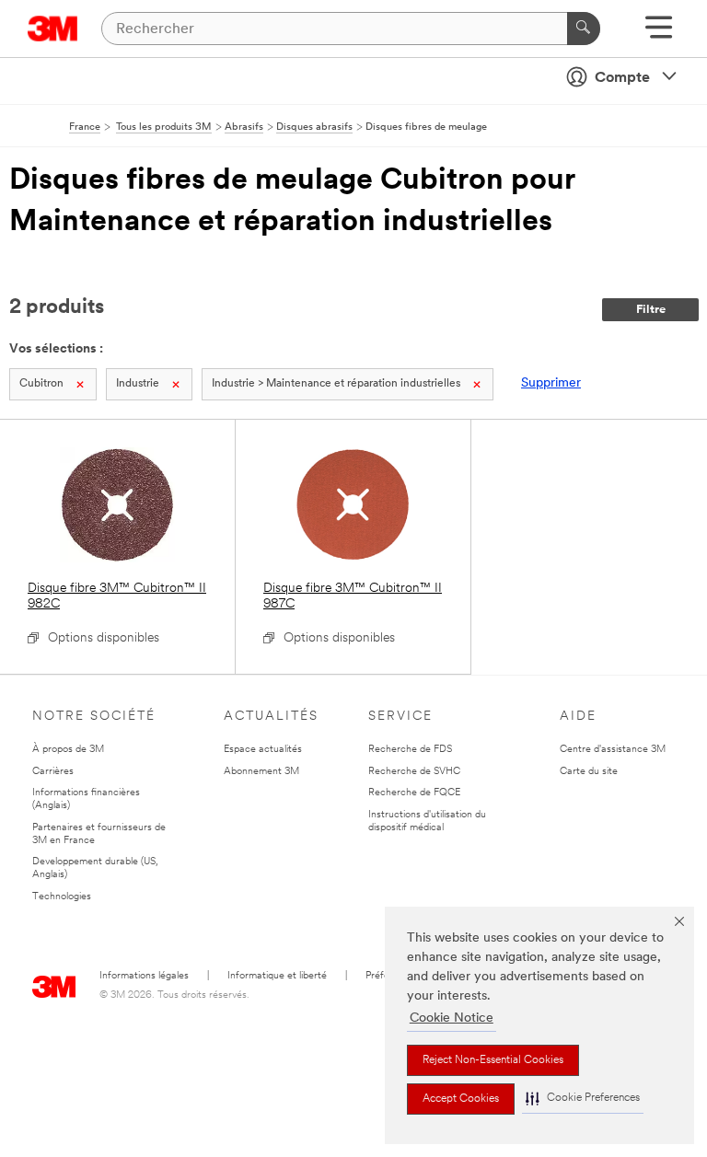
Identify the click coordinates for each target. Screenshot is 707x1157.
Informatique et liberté (277, 976)
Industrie (137, 383)
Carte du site (589, 772)
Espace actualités (263, 750)
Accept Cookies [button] (461, 1099)
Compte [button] (622, 78)
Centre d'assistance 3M (613, 750)
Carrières (53, 772)
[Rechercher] (583, 28)
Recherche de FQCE (414, 793)
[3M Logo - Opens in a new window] (53, 28)
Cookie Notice (451, 1018)
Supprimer (551, 383)
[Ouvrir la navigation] (658, 33)
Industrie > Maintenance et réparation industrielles (336, 383)
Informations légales (144, 976)
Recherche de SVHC (414, 772)
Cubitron (41, 383)
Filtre (651, 310)
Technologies (61, 897)
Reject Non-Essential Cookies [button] (493, 1060)
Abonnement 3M (261, 772)
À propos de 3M (68, 750)
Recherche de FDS (410, 750)
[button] (582, 1098)
